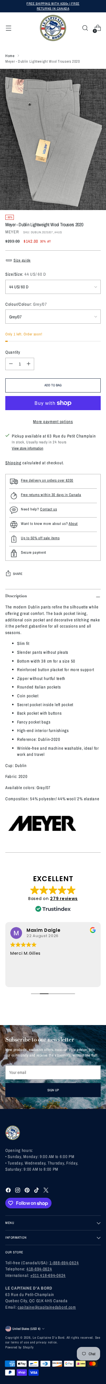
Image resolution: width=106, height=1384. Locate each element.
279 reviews (64, 898)
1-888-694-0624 (64, 1262)
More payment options (53, 421)
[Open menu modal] (8, 28)
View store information (27, 448)
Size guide (22, 260)
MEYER (12, 231)
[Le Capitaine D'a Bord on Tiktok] (37, 1191)
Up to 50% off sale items (40, 537)
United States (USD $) (26, 1328)
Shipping (13, 462)
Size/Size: (25, 274)
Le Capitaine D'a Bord (48, 1337)
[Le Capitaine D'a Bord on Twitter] (46, 1191)
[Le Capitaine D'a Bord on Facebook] (8, 1191)
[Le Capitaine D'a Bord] (53, 28)
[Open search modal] (85, 28)
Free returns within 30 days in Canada (51, 494)
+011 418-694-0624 (48, 1275)
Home (10, 55)
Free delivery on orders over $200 (47, 480)
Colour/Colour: (26, 304)
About (73, 523)
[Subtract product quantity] (11, 364)
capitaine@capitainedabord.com (47, 1307)
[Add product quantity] (28, 364)
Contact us (48, 509)
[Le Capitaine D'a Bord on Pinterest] (27, 1191)
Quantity (12, 352)
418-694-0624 (39, 1269)
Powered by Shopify (19, 1347)
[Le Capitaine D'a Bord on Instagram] (18, 1191)
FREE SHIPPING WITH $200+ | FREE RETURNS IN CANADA (52, 6)
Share (17, 573)
